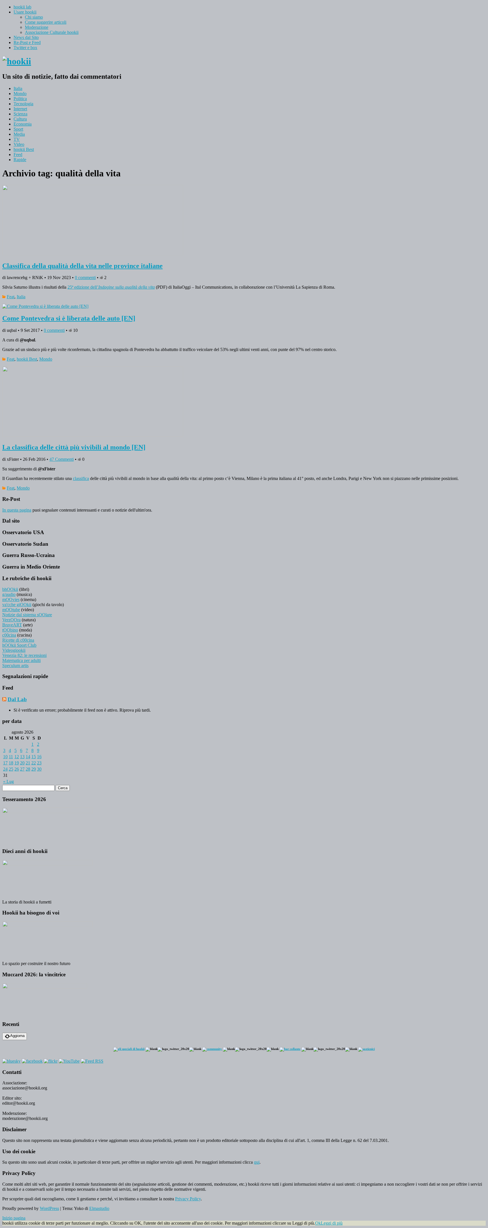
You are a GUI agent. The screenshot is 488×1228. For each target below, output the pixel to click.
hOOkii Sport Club (19, 645)
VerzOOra (11, 619)
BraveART (12, 624)
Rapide (20, 159)
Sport (18, 129)
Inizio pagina (13, 1218)
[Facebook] (32, 1061)
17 (5, 762)
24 (5, 769)
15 (33, 756)
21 (28, 762)
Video (19, 144)
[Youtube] (69, 1061)
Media (19, 134)
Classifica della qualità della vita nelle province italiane (82, 265)
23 (39, 762)
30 (39, 769)
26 (16, 769)
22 (33, 762)
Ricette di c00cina (18, 640)
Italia (18, 88)
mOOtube (11, 609)
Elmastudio (99, 1208)
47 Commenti (61, 459)
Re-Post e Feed (27, 42)
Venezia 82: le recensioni (24, 655)
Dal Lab (17, 699)
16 (39, 756)
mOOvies (10, 599)
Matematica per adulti (21, 660)
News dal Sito (26, 37)
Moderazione (36, 27)
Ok (318, 1223)
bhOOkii (10, 589)
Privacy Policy (188, 1198)
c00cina (9, 635)
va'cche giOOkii (16, 604)
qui (257, 1162)
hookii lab (22, 7)
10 (5, 756)
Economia (23, 124)
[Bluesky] (11, 1061)
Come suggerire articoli (45, 22)
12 (16, 756)
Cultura (20, 119)
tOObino (10, 630)
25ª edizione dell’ (111, 287)
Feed (18, 154)
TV (17, 139)
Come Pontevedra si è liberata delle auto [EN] (68, 318)
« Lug (8, 781)
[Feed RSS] (92, 1061)
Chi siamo (34, 17)
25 (11, 769)
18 (11, 762)
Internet (20, 108)
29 (33, 769)
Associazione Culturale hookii (52, 32)
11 (11, 756)
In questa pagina (16, 510)
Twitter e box (25, 47)
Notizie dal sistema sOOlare (27, 614)
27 (22, 769)
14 (28, 756)
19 (16, 762)
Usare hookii (25, 12)
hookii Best (24, 149)
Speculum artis (15, 665)
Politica (20, 98)
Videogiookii (13, 650)
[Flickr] (51, 1061)
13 (22, 756)
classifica (81, 478)
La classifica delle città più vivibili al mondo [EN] (73, 447)
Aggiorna (17, 1036)
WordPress (49, 1208)
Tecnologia (23, 103)
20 (22, 762)
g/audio (9, 594)
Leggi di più (332, 1223)
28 (28, 769)
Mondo (20, 93)
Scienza (20, 113)
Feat (10, 296)
